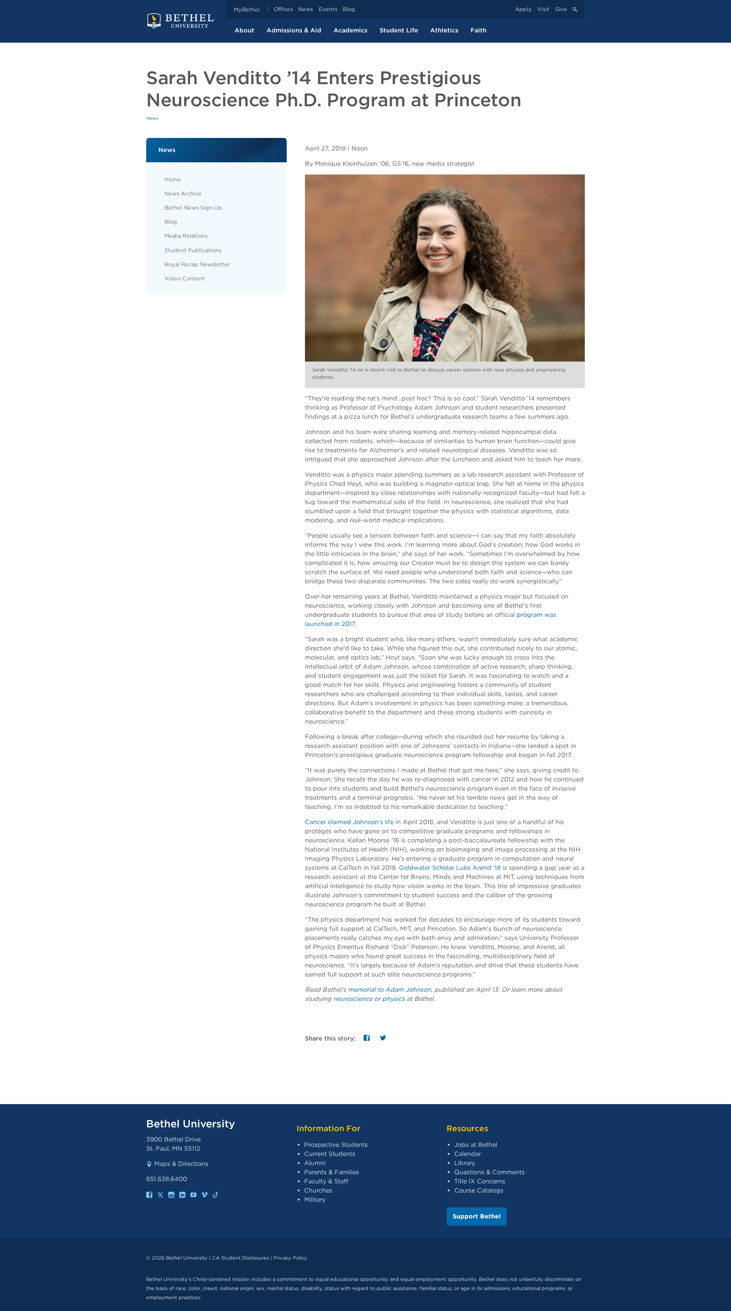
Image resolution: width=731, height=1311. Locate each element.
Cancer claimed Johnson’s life (349, 822)
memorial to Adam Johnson (389, 989)
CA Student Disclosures (240, 1258)
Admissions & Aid (294, 30)
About (244, 30)
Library (464, 1163)
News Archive (183, 193)
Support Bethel (477, 1216)
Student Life (399, 30)
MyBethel (247, 9)
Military (315, 1199)
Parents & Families (331, 1172)
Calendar (467, 1153)
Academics (350, 30)
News (305, 9)
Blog (349, 9)
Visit (543, 9)
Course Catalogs (478, 1190)
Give (561, 9)
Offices (283, 9)
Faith (479, 30)
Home (172, 179)
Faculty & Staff (326, 1181)
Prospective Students (336, 1144)
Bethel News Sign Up (193, 207)
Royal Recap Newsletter (197, 264)
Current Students (329, 1153)
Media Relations (185, 235)
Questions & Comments (489, 1172)
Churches (318, 1190)
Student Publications (193, 250)
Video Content (184, 278)
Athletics (444, 30)
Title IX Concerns (479, 1181)
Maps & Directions (181, 1163)
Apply (523, 9)
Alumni (315, 1163)
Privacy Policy (290, 1258)
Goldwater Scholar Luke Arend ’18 (450, 867)
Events (328, 9)
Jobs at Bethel (475, 1144)
